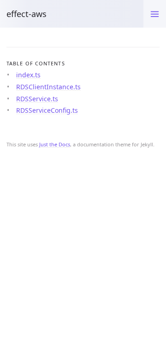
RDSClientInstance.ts (48, 86)
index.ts (28, 74)
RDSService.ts (37, 98)
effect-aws (26, 13)
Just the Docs (54, 144)
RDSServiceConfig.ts (47, 110)
